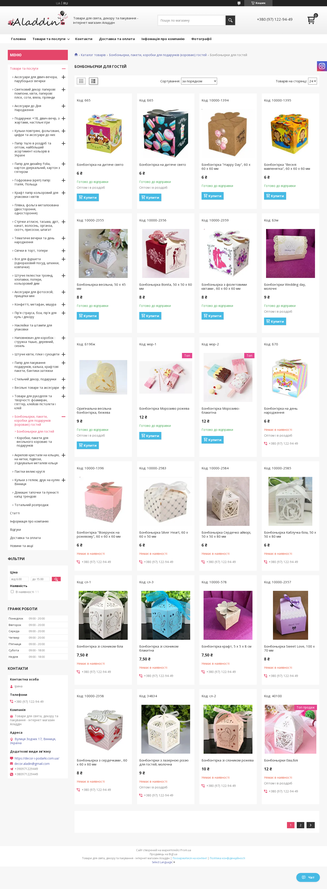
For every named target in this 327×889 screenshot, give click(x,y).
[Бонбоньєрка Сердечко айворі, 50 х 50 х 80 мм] (228, 501)
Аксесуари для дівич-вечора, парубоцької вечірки (36, 79)
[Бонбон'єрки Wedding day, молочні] (290, 253)
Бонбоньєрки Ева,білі (281, 760)
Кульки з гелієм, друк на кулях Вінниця (37, 482)
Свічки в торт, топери (31, 250)
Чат (311, 877)
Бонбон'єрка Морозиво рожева (164, 408)
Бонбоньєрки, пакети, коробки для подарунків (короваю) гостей (158, 55)
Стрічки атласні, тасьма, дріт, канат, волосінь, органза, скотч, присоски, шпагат (36, 225)
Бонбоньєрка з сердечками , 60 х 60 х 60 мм (102, 762)
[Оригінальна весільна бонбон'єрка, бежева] (103, 377)
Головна (18, 38)
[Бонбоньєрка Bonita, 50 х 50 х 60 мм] (165, 253)
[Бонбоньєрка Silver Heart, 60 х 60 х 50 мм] (165, 501)
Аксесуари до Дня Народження (27, 108)
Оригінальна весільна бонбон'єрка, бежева (94, 410)
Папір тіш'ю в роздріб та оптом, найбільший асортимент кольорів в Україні (32, 149)
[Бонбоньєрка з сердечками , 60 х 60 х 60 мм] (103, 729)
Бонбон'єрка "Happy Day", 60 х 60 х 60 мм (226, 166)
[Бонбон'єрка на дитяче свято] (103, 133)
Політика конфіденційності (227, 858)
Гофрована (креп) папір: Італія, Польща (32, 182)
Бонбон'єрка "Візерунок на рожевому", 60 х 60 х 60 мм (99, 534)
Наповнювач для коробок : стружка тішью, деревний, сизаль (34, 342)
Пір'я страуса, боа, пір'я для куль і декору (35, 315)
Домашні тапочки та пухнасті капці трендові (36, 494)
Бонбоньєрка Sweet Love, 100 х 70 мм (289, 648)
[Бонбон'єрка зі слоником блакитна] (165, 615)
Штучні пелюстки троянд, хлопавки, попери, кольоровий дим (33, 279)
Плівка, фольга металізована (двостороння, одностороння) (36, 209)
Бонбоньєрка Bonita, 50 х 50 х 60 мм (165, 286)
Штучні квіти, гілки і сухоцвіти (36, 354)
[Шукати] (230, 20)
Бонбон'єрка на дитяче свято (100, 164)
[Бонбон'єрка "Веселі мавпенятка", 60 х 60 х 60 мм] (290, 133)
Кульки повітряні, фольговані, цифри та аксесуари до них (37, 133)
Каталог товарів (93, 55)
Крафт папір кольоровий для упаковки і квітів (36, 194)
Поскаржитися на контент (190, 858)
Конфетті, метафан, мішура (35, 304)
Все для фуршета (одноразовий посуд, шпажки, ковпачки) (36, 263)
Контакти (83, 38)
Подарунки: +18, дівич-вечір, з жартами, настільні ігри (37, 120)
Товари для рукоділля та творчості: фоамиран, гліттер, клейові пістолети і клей (35, 402)
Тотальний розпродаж (31, 505)
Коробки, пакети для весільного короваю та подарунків (34, 442)
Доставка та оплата (117, 38)
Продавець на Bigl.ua (163, 854)
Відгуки (15, 529)
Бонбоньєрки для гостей (35, 431)
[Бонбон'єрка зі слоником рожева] (228, 729)
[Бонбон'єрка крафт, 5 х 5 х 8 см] (228, 615)
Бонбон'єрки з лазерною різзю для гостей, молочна (164, 762)
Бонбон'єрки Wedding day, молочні (285, 286)
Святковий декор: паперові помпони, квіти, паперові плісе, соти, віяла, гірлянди (34, 93)
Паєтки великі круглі (29, 471)
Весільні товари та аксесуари (36, 387)
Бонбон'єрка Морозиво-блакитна (221, 410)
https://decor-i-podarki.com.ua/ (37, 758)
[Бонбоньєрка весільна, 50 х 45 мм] (103, 253)
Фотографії (201, 38)
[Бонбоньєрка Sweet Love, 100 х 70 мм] (290, 615)
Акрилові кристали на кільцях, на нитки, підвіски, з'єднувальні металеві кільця (37, 459)
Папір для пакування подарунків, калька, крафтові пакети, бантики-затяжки (36, 366)
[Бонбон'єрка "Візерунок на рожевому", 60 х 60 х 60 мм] (103, 501)
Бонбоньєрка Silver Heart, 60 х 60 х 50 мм (163, 534)
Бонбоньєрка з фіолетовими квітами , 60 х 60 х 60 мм (224, 286)
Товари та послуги (48, 38)
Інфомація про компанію (163, 38)
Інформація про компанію (29, 521)
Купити (90, 197)
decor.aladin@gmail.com (32, 764)
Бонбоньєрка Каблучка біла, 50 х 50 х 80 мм (290, 534)
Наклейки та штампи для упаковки (33, 327)
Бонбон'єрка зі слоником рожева (228, 760)
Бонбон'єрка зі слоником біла (100, 646)
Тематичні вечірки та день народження (34, 240)
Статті (15, 513)
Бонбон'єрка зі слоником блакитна (158, 648)
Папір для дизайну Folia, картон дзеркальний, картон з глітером (37, 168)
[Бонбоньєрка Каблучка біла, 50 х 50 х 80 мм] (290, 501)
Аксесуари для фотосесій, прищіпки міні (33, 294)
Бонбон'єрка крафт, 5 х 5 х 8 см (226, 646)
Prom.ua (185, 850)
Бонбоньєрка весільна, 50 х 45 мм (101, 286)
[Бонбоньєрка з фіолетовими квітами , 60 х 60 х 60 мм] (228, 253)
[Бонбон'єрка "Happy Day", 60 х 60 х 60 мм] (228, 133)
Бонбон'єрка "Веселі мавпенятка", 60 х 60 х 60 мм (287, 166)
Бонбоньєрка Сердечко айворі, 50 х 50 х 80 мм (226, 534)
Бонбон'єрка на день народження (281, 410)
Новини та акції (21, 546)
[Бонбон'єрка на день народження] (290, 377)
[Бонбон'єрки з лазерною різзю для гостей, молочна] (165, 729)
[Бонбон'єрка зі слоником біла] (103, 615)
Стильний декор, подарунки (35, 379)
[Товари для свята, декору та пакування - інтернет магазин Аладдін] (38, 20)
